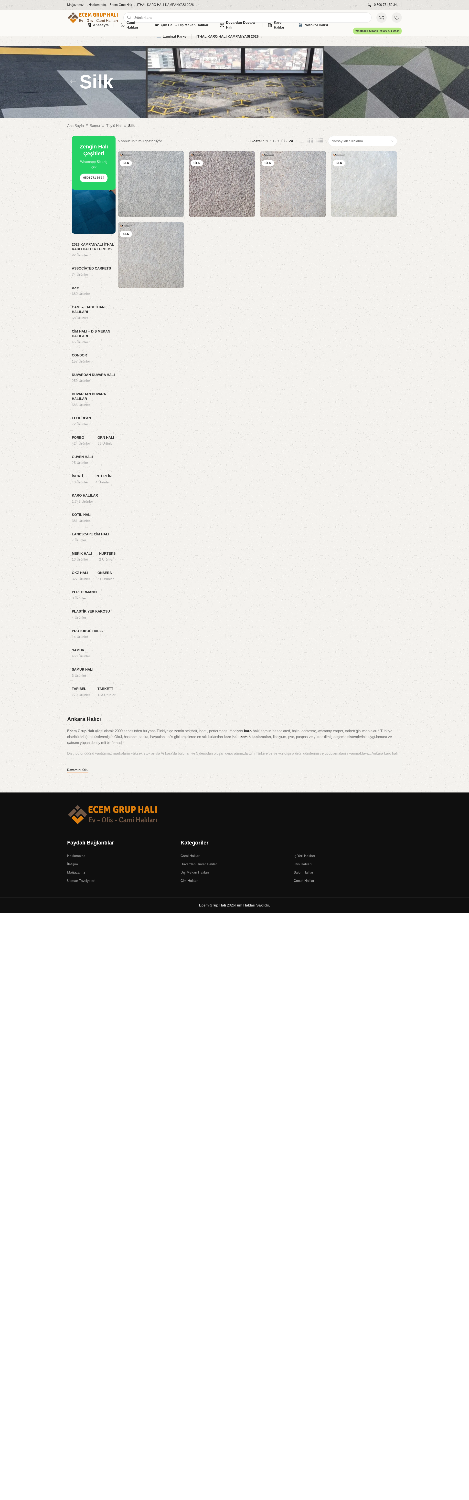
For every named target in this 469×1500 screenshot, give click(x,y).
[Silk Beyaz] (364, 184)
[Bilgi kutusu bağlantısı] (382, 5)
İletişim (72, 864)
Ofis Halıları (303, 864)
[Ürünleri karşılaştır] (381, 17)
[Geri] (73, 82)
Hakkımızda (76, 856)
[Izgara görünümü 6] (320, 141)
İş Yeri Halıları (304, 856)
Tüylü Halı (114, 126)
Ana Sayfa (75, 126)
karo (248, 731)
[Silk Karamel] (151, 255)
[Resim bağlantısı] (112, 814)
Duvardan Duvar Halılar (199, 864)
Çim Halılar (189, 881)
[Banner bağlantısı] (94, 185)
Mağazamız (76, 872)
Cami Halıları (191, 856)
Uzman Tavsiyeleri (81, 881)
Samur (95, 126)
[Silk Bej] (293, 184)
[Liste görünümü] (301, 141)
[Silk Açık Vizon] (222, 184)
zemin (245, 737)
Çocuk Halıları (304, 881)
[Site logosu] (92, 17)
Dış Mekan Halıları (195, 872)
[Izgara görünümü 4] (310, 141)
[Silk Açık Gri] (151, 184)
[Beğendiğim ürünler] (396, 17)
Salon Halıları (304, 872)
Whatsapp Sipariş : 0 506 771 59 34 (377, 30)
